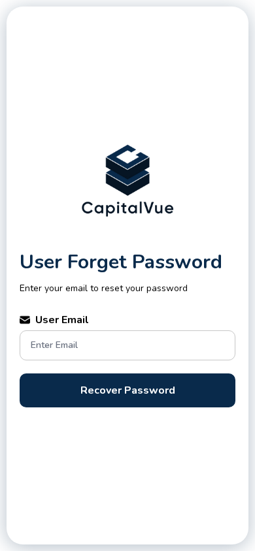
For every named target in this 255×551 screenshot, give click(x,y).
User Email (62, 319)
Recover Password (127, 390)
